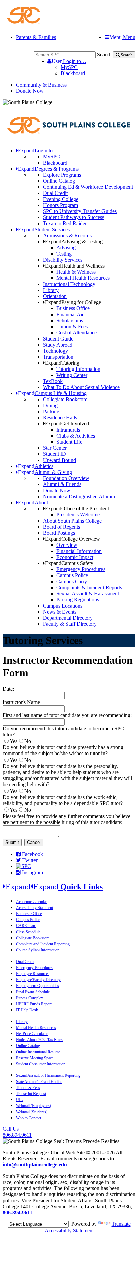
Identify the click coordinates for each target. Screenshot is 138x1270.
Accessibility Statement (34, 907)
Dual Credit (55, 193)
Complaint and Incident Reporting (43, 944)
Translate (121, 1224)
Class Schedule (28, 931)
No (27, 741)
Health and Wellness (75, 266)
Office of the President (77, 508)
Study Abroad (57, 345)
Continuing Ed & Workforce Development (88, 187)
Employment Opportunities (37, 985)
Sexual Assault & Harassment (87, 593)
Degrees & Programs (48, 169)
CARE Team (26, 925)
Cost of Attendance (76, 332)
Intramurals (68, 430)
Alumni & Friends (62, 484)
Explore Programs (62, 175)
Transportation (58, 357)
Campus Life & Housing (52, 393)
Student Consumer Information (40, 1064)
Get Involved (67, 423)
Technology (55, 351)
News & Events (59, 612)
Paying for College (73, 302)
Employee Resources (32, 973)
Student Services (44, 229)
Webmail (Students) (31, 1112)
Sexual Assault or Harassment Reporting (48, 1075)
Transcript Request (31, 1093)
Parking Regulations (77, 599)
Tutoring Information (78, 369)
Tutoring (62, 363)
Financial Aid (70, 314)
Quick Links (54, 886)
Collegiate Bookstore (65, 399)
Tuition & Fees (72, 326)
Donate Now (30, 91)
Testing (64, 254)
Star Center (55, 448)
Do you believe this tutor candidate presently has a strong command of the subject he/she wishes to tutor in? (63, 750)
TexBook (53, 381)
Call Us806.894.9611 (17, 1132)
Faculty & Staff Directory (70, 624)
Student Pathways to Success (73, 217)
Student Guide (58, 339)
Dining (50, 405)
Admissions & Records (67, 235)
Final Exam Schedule (33, 992)
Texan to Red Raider (65, 223)
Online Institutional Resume (38, 1052)
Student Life (69, 442)
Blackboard (73, 73)
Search (104, 54)
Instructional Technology (69, 284)
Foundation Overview (66, 478)
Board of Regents (61, 527)
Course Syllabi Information (37, 950)
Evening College (60, 199)
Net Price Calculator (32, 1033)
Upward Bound (59, 460)
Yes (13, 741)
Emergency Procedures (80, 569)
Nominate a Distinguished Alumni (79, 496)
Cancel (34, 842)
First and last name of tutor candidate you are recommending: (67, 715)
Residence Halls (60, 417)
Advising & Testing (74, 241)
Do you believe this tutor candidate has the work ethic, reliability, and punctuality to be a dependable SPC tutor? (63, 800)
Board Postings (59, 533)
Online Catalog (59, 181)
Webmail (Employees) (33, 1105)
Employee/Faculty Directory (38, 979)
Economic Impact (74, 557)
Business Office (73, 308)
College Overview (72, 539)
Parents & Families (36, 37)
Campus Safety (69, 563)
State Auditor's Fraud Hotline (39, 1081)
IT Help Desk (27, 1010)
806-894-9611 (17, 1212)
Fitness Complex (29, 998)
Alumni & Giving (45, 472)
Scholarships (69, 320)
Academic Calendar (31, 901)
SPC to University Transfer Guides (80, 211)
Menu (122, 37)
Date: (8, 689)
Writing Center (71, 375)
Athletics (35, 466)
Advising (66, 247)
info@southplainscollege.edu (35, 1165)
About (33, 502)
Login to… (69, 61)
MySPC (69, 67)
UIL (19, 1099)
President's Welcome (78, 515)
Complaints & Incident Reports (89, 587)
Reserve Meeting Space (34, 1058)
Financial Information (79, 551)
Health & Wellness (76, 272)
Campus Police (72, 575)
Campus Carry (71, 581)
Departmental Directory (68, 618)
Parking (51, 411)
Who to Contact (28, 1118)
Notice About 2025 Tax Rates (39, 1039)
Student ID (54, 454)
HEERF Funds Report (34, 1004)
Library (51, 290)
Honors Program (60, 205)
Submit (12, 842)
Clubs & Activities (75, 436)
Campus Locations (62, 606)
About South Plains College (72, 521)
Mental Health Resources (83, 278)
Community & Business (41, 85)
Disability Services (62, 260)
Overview (66, 545)
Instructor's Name (21, 702)
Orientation (55, 296)
